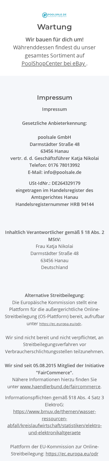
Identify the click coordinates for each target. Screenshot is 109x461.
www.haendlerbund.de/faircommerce (60, 386)
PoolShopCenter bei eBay (54, 63)
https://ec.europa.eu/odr (60, 323)
